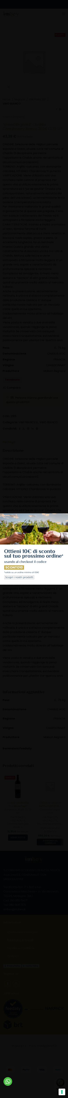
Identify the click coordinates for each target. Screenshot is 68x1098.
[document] (34, 549)
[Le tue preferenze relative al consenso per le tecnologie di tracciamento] (62, 1092)
